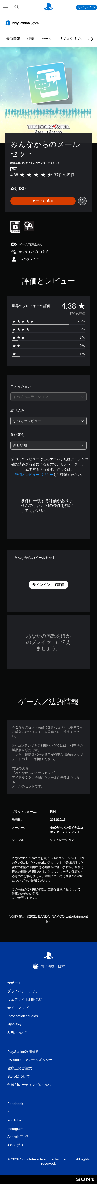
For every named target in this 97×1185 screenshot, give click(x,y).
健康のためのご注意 (25, 893)
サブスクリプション (75, 38)
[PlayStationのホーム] (48, 7)
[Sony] (85, 1182)
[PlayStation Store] (23, 23)
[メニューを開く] (5, 7)
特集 (30, 38)
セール (47, 38)
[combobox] (48, 396)
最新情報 (13, 38)
